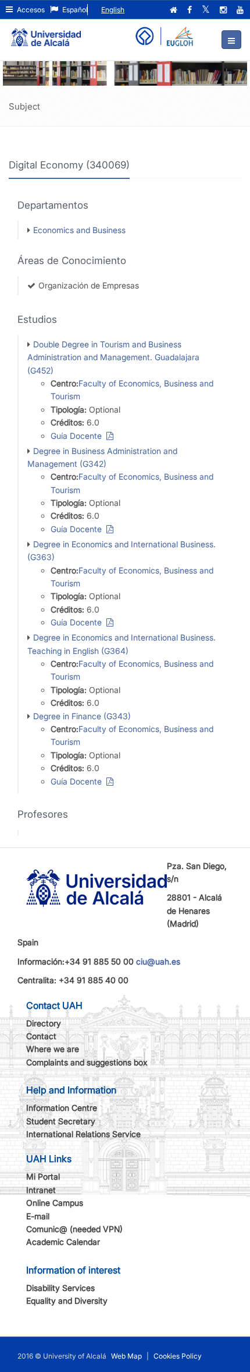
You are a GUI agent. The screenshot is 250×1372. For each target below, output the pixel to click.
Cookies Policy (177, 1356)
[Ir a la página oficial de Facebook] (190, 10)
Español (74, 9)
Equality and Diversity (67, 1301)
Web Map (126, 1356)
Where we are (52, 1049)
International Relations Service (83, 1134)
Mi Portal (43, 1176)
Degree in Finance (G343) (82, 716)
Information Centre (61, 1108)
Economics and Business (79, 230)
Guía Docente (78, 436)
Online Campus (54, 1203)
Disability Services (60, 1288)
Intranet (41, 1190)
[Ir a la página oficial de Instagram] (224, 10)
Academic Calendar (63, 1242)
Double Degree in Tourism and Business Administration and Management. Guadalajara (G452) (113, 357)
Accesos (30, 9)
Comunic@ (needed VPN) (74, 1229)
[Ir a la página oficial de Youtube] (241, 10)
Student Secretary (60, 1121)
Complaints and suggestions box (87, 1062)
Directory (43, 1023)
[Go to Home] (46, 32)
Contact (41, 1036)
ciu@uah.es (158, 961)
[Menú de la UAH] (231, 39)
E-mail (37, 1216)
